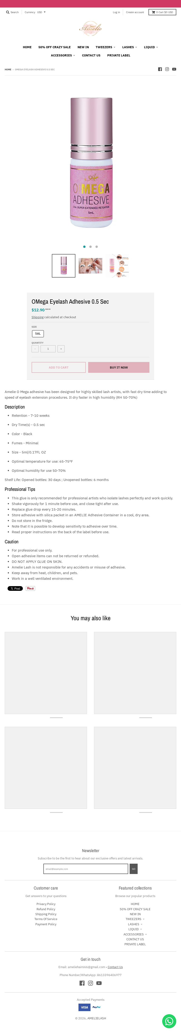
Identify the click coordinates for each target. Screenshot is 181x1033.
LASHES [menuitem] (128, 47)
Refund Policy (46, 909)
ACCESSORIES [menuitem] (61, 55)
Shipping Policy (45, 914)
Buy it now (119, 367)
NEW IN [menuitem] (83, 47)
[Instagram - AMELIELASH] (167, 69)
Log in (116, 12)
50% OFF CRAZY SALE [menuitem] (54, 47)
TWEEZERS (133, 919)
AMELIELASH (96, 1018)
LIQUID (133, 929)
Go (133, 868)
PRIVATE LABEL (135, 944)
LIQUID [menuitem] (149, 47)
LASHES (133, 924)
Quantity (37, 342)
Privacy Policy (46, 904)
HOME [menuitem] (27, 47)
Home (8, 69)
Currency (30, 12)
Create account (135, 12)
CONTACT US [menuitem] (91, 55)
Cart (164, 12)
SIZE (34, 326)
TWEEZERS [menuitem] (104, 47)
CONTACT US (135, 939)
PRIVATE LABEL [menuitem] (118, 55)
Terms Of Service (45, 919)
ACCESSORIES (133, 934)
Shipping (38, 317)
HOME (135, 904)
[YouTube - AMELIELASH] (174, 69)
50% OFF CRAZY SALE (135, 909)
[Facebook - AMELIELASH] (160, 69)
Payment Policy (45, 924)
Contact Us (115, 967)
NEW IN (135, 914)
